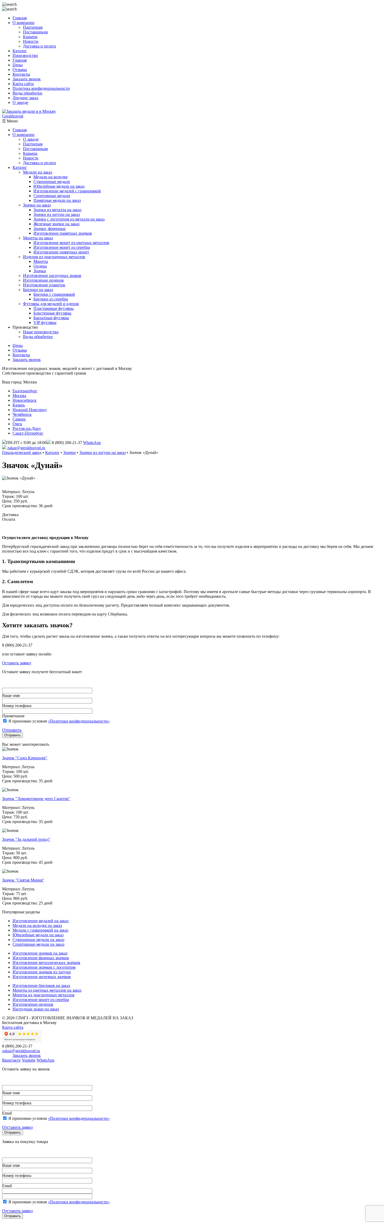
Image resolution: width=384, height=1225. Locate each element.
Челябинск (22, 414)
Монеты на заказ (38, 238)
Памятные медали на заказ (57, 200)
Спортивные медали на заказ (38, 944)
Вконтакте (11, 1060)
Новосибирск (25, 400)
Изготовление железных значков (42, 976)
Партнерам (33, 27)
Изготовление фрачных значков (41, 958)
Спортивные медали (51, 195)
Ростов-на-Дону (27, 428)
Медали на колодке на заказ (37, 925)
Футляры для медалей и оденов (51, 303)
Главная (20, 18)
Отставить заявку (17, 1127)
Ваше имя (11, 695)
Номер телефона (16, 705)
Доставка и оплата (39, 46)
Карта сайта (23, 83)
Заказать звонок (27, 79)
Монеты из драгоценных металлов (43, 995)
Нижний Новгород (29, 409)
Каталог (20, 51)
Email (7, 1113)
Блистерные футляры (52, 313)
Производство (25, 55)
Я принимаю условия (58, 721)
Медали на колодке (50, 177)
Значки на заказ (37, 205)
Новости (30, 41)
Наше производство (41, 332)
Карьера (30, 36)
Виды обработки (27, 93)
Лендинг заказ (25, 98)
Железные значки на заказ (56, 224)
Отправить (11, 730)
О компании (23, 22)
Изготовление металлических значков (46, 962)
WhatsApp (92, 442)
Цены (18, 65)
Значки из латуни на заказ (56, 214)
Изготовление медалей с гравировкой (67, 191)
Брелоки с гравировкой (54, 294)
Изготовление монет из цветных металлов (71, 242)
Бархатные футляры (51, 318)
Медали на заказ (37, 172)
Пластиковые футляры (53, 308)
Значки (39, 271)
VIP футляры (44, 322)
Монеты (40, 261)
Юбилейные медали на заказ (58, 186)
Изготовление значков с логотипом (44, 967)
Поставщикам (35, 32)
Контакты (21, 74)
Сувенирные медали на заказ (38, 939)
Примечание (13, 716)
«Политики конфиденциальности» (79, 721)
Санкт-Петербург (28, 433)
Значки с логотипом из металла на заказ (68, 219)
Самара (19, 419)
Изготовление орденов (43, 280)
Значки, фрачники (49, 228)
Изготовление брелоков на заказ (41, 985)
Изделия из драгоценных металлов (54, 257)
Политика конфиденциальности (41, 88)
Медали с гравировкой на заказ (40, 930)
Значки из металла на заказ (57, 210)
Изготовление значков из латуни (42, 972)
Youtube (29, 1060)
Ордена (40, 266)
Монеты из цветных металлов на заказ (47, 990)
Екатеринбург (25, 391)
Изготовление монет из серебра (61, 247)
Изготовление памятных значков (62, 233)
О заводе (20, 102)
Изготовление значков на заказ (40, 953)
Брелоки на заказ (38, 289)
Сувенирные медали (51, 181)
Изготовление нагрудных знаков (52, 275)
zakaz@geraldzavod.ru (26, 448)
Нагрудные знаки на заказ (36, 1009)
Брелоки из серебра (50, 299)
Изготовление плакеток (44, 285)
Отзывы (20, 69)
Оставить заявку (16, 663)
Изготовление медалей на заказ (40, 921)
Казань (19, 405)
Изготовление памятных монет (61, 252)
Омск (17, 424)
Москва (19, 395)
